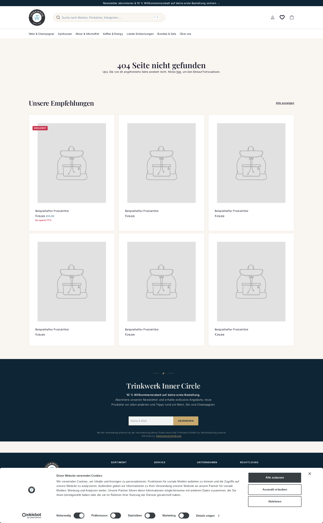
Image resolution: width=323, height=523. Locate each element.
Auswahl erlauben (274, 489)
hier (178, 71)
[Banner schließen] (309, 473)
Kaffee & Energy (113, 33)
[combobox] (109, 17)
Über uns (185, 33)
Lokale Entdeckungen (140, 33)
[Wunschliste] (282, 17)
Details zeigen (205, 515)
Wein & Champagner (41, 33)
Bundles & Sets (166, 33)
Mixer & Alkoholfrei (87, 33)
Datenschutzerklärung (168, 436)
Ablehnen (274, 501)
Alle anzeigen (285, 103)
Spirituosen (65, 33)
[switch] (115, 516)
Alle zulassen (275, 477)
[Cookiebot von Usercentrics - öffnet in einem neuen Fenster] (31, 516)
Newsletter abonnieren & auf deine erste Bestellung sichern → (161, 3)
